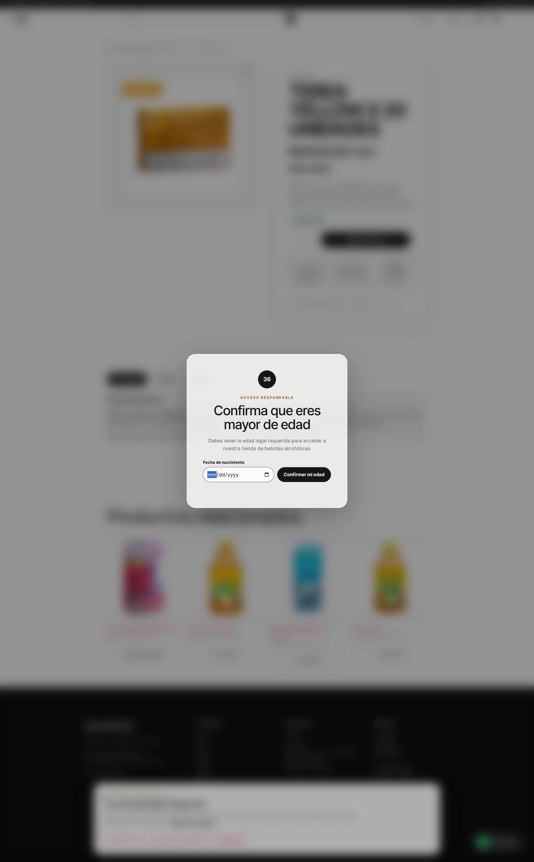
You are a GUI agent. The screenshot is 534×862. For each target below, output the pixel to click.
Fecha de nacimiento (223, 462)
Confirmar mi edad (304, 474)
